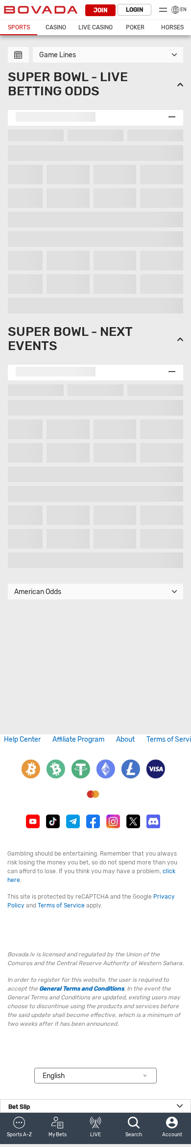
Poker (135, 27)
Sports (19, 27)
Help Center (22, 739)
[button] (19, 1128)
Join (100, 10)
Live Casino (95, 27)
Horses (172, 27)
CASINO (56, 27)
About (125, 739)
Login (134, 9)
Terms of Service (61, 905)
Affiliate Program (78, 739)
